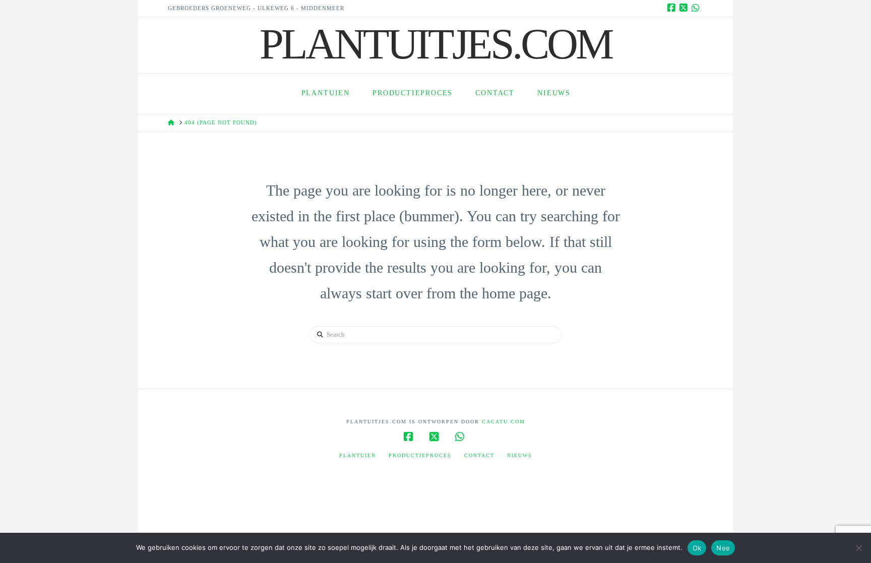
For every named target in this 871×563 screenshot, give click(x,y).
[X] (685, 8)
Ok (697, 548)
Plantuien (357, 455)
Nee (723, 548)
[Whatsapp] (697, 8)
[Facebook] (673, 8)
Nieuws (519, 455)
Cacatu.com (503, 421)
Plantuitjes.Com (435, 44)
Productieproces (420, 455)
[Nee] (858, 548)
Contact (479, 455)
